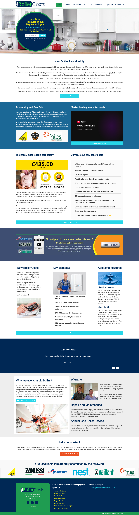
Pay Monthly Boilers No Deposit (63, 506)
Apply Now (109, 5)
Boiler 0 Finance (59, 503)
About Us (67, 5)
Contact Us (119, 5)
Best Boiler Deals (59, 498)
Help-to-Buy (87, 5)
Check (42, 35)
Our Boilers (77, 5)
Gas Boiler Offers (59, 493)
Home (59, 5)
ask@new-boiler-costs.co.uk (103, 487)
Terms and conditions (32, 508)
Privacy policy (32, 506)
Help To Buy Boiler (59, 501)
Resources (98, 5)
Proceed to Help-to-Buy (69, 96)
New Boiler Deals (59, 496)
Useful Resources (32, 510)
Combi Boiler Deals (60, 491)
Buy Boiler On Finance (61, 508)
